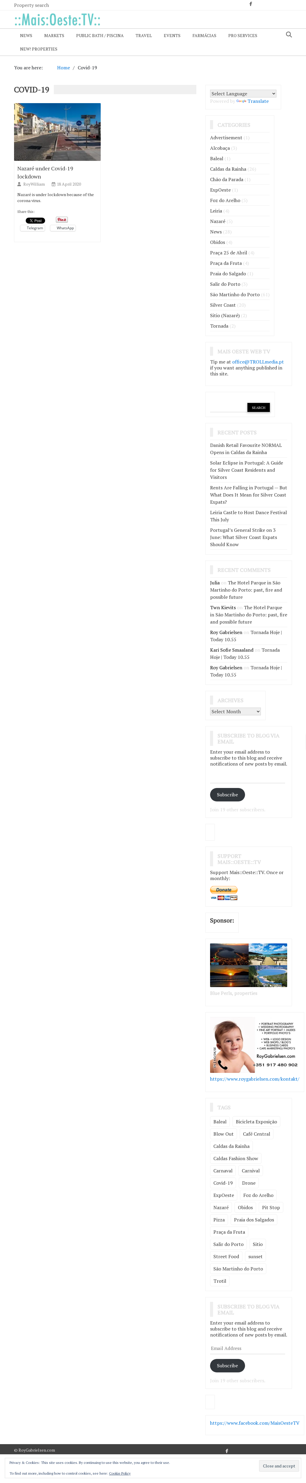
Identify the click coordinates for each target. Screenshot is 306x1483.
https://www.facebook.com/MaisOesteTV (254, 1423)
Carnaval (222, 1170)
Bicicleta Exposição (256, 1121)
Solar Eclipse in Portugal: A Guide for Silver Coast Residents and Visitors (246, 469)
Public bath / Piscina (100, 35)
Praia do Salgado (228, 273)
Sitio (258, 1244)
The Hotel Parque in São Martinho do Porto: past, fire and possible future (246, 589)
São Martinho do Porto (235, 294)
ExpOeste (220, 190)
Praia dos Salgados (254, 1219)
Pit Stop (271, 1207)
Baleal (216, 158)
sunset (255, 1256)
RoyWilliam (34, 184)
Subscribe (227, 794)
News (26, 35)
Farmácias (204, 35)
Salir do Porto (225, 284)
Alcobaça (220, 148)
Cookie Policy (120, 1473)
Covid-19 (223, 1183)
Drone (248, 1183)
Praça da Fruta (226, 263)
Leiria (216, 210)
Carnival (251, 1170)
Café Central (256, 1134)
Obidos (217, 242)
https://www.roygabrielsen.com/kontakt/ (254, 1079)
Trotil (219, 1281)
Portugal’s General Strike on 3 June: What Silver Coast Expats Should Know (243, 537)
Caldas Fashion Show (235, 1158)
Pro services (242, 35)
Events (172, 35)
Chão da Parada (226, 179)
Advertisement (226, 137)
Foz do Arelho (225, 200)
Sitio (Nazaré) (225, 315)
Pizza (219, 1219)
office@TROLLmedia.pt (258, 361)
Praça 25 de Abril (228, 252)
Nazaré (217, 221)
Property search (31, 5)
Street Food (226, 1256)
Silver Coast (223, 305)
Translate (258, 101)
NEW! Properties (38, 49)
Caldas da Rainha (228, 169)
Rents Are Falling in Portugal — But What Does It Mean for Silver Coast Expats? (248, 494)
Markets (54, 35)
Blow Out (223, 1134)
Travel (144, 35)
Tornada (219, 326)
